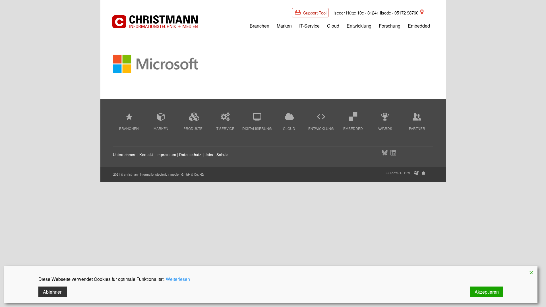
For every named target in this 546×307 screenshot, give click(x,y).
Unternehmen (124, 154)
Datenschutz (190, 154)
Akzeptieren (487, 292)
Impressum (166, 154)
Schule (222, 154)
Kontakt (146, 154)
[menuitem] (259, 25)
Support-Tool (314, 13)
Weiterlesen (178, 279)
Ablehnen (53, 292)
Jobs (209, 154)
